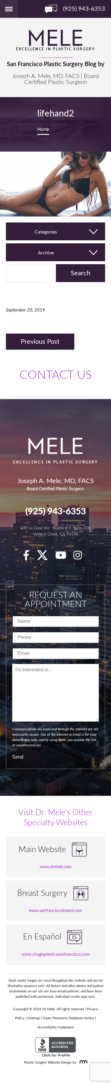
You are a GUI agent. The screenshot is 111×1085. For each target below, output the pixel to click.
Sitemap (33, 1018)
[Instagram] (80, 557)
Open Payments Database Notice (68, 1018)
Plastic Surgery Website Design (48, 1062)
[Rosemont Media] (82, 1062)
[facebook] (29, 557)
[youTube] (63, 557)
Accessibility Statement (56, 1027)
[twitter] (45, 557)
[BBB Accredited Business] (55, 1047)
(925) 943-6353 (55, 511)
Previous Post (40, 341)
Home (43, 129)
